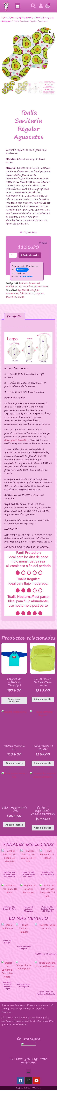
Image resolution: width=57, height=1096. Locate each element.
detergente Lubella (15, 440)
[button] (17, 6)
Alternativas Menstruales (21, 17)
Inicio (4, 17)
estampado (12, 293)
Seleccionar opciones (14, 700)
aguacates (23, 290)
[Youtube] (36, 1080)
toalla (21, 297)
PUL (31, 293)
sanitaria (11, 297)
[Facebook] (20, 1080)
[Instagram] (28, 1080)
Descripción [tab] (14, 316)
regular (39, 293)
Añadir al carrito (30, 255)
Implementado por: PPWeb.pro (28, 1087)
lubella (23, 293)
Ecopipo (34, 290)
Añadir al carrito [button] (42, 699)
